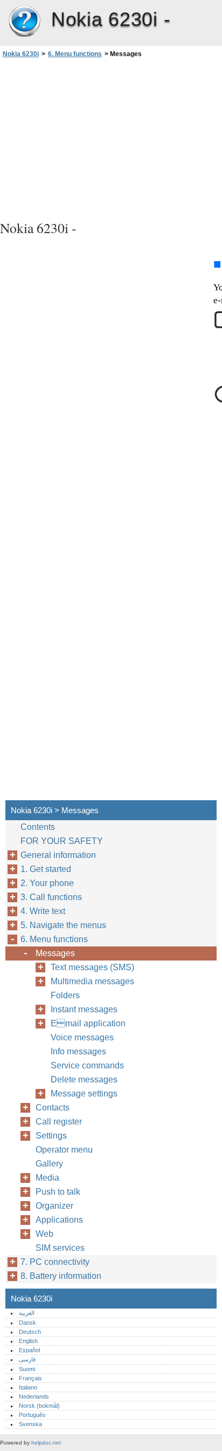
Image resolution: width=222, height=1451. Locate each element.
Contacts (53, 1107)
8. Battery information (60, 1275)
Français (30, 1378)
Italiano (28, 1387)
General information (58, 855)
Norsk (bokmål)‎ (39, 1405)
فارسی (27, 1359)
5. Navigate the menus (63, 925)
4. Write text (42, 911)
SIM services (60, 1247)
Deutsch (30, 1332)
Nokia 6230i (24, 21)
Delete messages (84, 1079)
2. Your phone (47, 883)
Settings (51, 1135)
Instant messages (84, 1009)
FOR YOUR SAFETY (61, 841)
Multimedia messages (92, 981)
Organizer (54, 1205)
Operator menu (64, 1149)
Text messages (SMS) (92, 967)
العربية (26, 1313)
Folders (65, 995)
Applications (59, 1219)
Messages (55, 953)
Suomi (27, 1369)
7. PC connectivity (54, 1261)
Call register (59, 1121)
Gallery (49, 1163)
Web (44, 1233)
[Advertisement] (111, 137)
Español (29, 1350)
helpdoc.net (46, 1443)
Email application (88, 1023)
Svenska (30, 1424)
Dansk (27, 1322)
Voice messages (82, 1037)
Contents (37, 827)
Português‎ (32, 1415)
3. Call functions (51, 897)
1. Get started (45, 869)
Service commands (87, 1065)
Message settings (84, 1093)
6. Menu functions (75, 54)
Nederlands (34, 1396)
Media (47, 1177)
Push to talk (58, 1191)
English (28, 1341)
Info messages (78, 1051)
